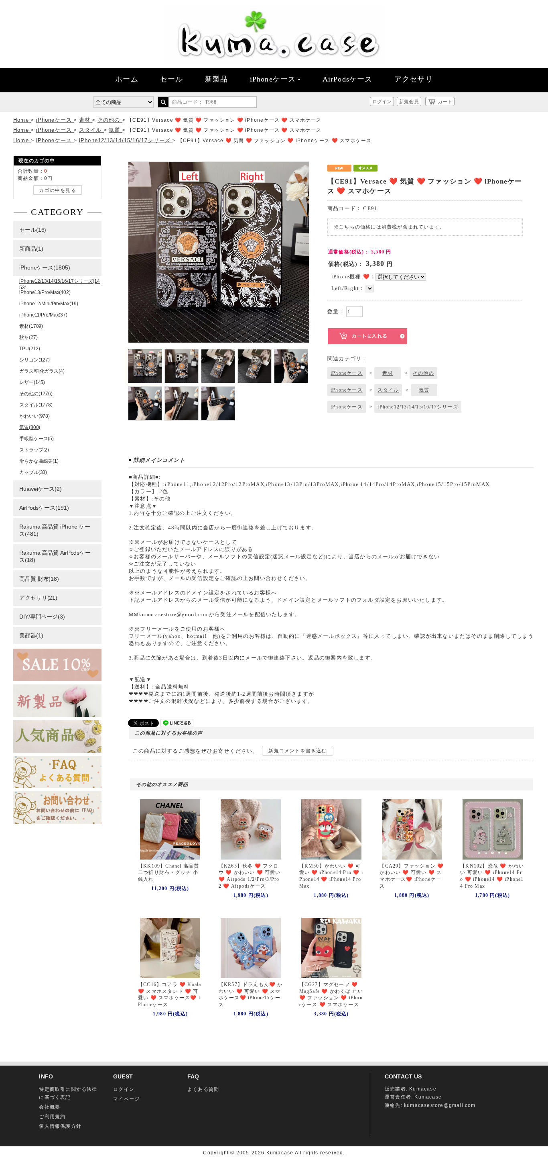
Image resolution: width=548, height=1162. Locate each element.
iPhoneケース (273, 79)
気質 (424, 390)
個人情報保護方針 (60, 1126)
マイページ (126, 1099)
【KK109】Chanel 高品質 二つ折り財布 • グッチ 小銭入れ (168, 872)
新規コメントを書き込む (297, 751)
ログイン (382, 101)
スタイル (388, 390)
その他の (423, 373)
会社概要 (49, 1107)
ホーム (126, 79)
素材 (387, 373)
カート (445, 101)
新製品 (216, 79)
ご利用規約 (52, 1116)
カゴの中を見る (57, 190)
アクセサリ (413, 79)
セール (171, 79)
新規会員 (408, 101)
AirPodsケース (348, 79)
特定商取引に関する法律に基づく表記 (68, 1093)
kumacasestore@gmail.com (440, 1105)
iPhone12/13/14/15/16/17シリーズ (418, 407)
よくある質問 (203, 1089)
